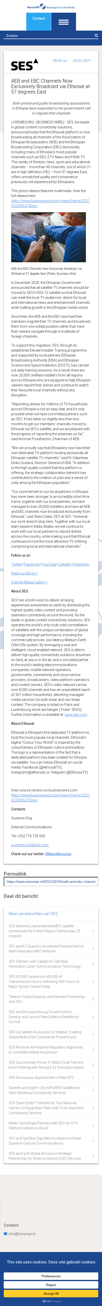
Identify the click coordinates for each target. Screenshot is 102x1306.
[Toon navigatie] (63, 22)
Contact (38, 18)
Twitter (16, 564)
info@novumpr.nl (22, 1234)
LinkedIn (64, 564)
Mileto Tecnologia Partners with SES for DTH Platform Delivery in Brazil (43, 1125)
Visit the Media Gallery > (29, 582)
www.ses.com (76, 715)
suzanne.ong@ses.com (30, 845)
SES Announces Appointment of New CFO (41, 1078)
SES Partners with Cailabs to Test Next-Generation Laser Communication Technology (45, 963)
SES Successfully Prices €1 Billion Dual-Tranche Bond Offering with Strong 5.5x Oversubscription (46, 1064)
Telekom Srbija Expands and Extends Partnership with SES (47, 999)
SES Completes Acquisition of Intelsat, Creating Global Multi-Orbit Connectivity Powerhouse (45, 1034)
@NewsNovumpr (58, 854)
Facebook (32, 564)
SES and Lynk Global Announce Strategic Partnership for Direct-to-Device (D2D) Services (45, 1155)
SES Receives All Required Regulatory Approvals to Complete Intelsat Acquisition (46, 1049)
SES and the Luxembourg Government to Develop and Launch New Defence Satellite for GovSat (44, 1017)
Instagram (81, 564)
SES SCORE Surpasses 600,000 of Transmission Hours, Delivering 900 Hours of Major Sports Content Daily (44, 982)
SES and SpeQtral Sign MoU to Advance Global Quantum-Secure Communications (45, 1140)
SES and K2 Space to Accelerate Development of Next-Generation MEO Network (46, 948)
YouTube (49, 564)
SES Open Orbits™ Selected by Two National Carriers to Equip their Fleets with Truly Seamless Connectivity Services (46, 1108)
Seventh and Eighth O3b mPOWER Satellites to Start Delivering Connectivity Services (44, 1090)
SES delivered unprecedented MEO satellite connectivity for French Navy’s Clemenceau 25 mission (44, 931)
